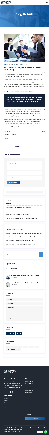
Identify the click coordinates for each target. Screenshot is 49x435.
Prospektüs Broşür (29, 383)
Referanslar (6, 404)
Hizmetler (6, 402)
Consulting (10, 303)
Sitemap (40, 427)
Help (44, 427)
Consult (14, 346)
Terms (35, 427)
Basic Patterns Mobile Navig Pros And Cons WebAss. (17, 214)
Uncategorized (11, 315)
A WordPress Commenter (11, 229)
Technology (10, 311)
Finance (31, 346)
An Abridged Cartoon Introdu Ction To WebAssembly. (17, 210)
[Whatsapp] (45, 432)
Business (9, 299)
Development (10, 307)
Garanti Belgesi (28, 388)
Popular (13, 349)
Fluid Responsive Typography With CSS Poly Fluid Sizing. (18, 207)
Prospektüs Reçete (29, 381)
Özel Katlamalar (28, 392)
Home (19, 18)
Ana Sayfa (6, 398)
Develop (14, 134)
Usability (9, 318)
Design (7, 134)
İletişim (5, 407)
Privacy (31, 427)
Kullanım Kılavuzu (28, 386)
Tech (18, 349)
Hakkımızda (6, 400)
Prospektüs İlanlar (29, 390)
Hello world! (8, 203)
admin (17, 64)
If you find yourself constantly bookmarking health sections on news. (21, 218)
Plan (6, 138)
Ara (40, 192)
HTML (37, 346)
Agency (8, 346)
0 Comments (24, 64)
